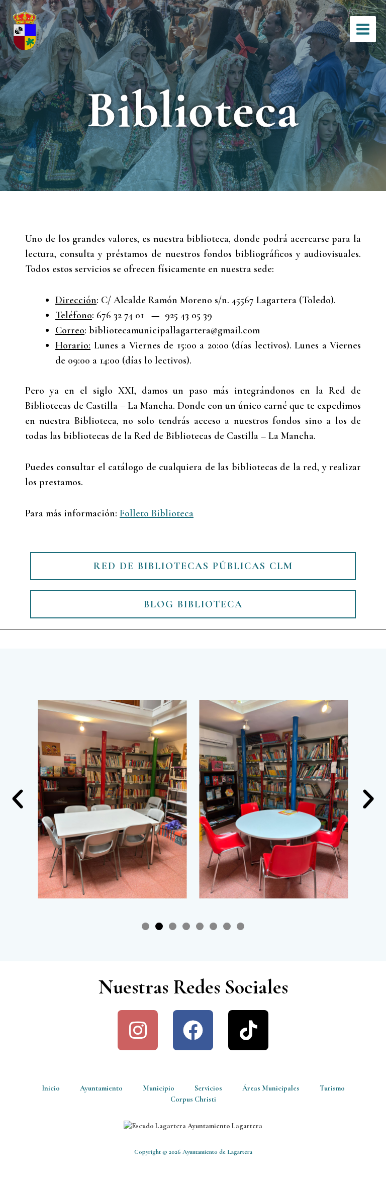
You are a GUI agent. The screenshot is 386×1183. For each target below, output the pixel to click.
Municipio (158, 1088)
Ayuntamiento (101, 1088)
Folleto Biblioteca (157, 513)
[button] (17, 799)
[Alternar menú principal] (363, 29)
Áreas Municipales (271, 1088)
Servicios (208, 1088)
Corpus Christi (193, 1099)
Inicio (51, 1088)
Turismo (332, 1088)
